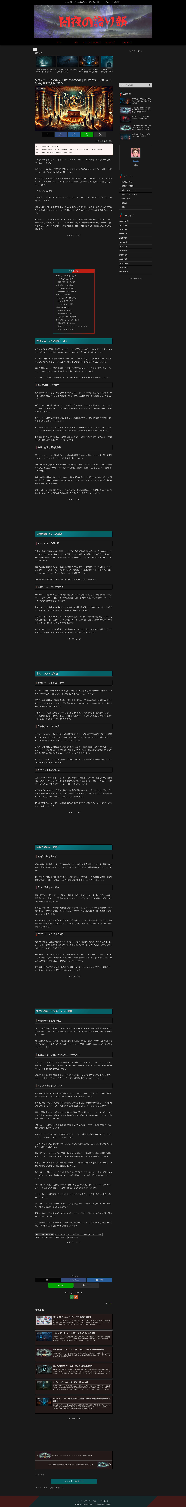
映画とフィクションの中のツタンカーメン (72, 326)
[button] (109, 64)
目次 (71, 271)
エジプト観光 (71, 1234)
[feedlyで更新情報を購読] (72, 1297)
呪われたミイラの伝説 (65, 301)
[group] (45, 65)
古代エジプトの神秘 (63, 295)
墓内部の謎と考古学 (65, 310)
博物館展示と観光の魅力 (66, 323)
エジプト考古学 (61, 1234)
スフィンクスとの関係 (65, 304)
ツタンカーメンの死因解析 (67, 317)
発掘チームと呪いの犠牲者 (67, 291)
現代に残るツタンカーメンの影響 (67, 320)
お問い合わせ (104, 1501)
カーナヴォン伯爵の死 (65, 288)
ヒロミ (136, 161)
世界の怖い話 (50, 1237)
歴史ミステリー (74, 1237)
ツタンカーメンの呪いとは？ (66, 276)
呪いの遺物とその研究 (65, 313)
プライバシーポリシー (91, 1501)
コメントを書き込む (74, 1481)
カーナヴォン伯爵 (82, 1234)
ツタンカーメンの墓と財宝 (67, 298)
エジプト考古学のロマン (66, 329)
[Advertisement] (74, 250)
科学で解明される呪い (63, 307)
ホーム (80, 1501)
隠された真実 (40, 1234)
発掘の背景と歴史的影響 (66, 282)
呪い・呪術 (50, 1234)
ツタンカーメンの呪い (96, 1234)
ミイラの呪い (40, 1237)
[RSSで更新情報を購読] (76, 1297)
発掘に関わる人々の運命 (64, 285)
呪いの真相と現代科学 (65, 279)
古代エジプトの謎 (61, 1237)
